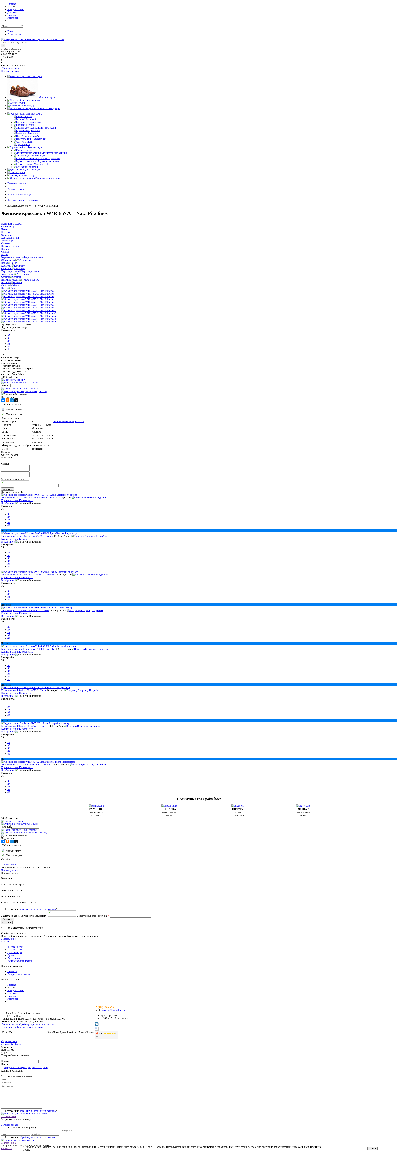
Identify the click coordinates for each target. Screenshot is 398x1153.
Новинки (12, 971)
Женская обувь (34, 76)
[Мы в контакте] (3, 411)
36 (8, 338)
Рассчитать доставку (36, 391)
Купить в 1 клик (29, 382)
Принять (372, 1148)
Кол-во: (6, 385)
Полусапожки (39, 139)
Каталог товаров (10, 68)
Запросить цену (29, 1140)
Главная (11, 3)
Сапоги (29, 141)
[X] (16, 400)
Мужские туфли (42, 164)
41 (8, 349)
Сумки (21, 102)
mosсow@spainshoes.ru (113, 1010)
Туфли (27, 144)
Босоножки (35, 122)
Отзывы (5, 277)
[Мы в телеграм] (3, 415)
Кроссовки (34, 130)
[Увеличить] (27, 291)
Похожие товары (10, 279)
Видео (4, 288)
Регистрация (14, 34)
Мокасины (33, 133)
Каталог (5, 941)
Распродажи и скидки (19, 974)
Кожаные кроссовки (49, 158)
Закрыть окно (8, 864)
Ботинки (30, 125)
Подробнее (102, 497)
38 (8, 343)
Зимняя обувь (38, 155)
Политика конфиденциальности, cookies (23, 1027)
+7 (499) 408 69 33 (10, 51)
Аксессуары (29, 105)
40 (8, 346)
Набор (4, 263)
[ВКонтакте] (3, 400)
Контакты (12, 17)
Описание (6, 268)
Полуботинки (38, 136)
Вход (10, 31)
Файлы (5, 285)
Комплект (6, 265)
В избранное (8, 503)
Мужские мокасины (48, 161)
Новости (12, 15)
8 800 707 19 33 (9, 54)
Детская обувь (32, 100)
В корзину (20, 379)
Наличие (6, 282)
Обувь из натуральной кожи (30, 1032)
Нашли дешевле (29, 388)
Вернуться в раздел (11, 257)
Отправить (7, 489)
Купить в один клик (36, 1113)
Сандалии (32, 167)
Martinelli (31, 119)
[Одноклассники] (7, 400)
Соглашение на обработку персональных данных (28, 1024)
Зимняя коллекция (46, 127)
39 (8, 522)
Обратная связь (9, 1041)
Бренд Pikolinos (15, 9)
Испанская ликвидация (47, 108)
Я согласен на (30, 909)
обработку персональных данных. (38, 909)
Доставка (12, 12)
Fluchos (28, 116)
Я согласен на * (30, 1110)
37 (8, 341)
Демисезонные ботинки (54, 153)
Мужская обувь (47, 97)
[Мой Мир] (12, 400)
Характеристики (10, 271)
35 (8, 335)
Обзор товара (8, 260)
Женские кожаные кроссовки (68, 421)
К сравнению (26, 500)
